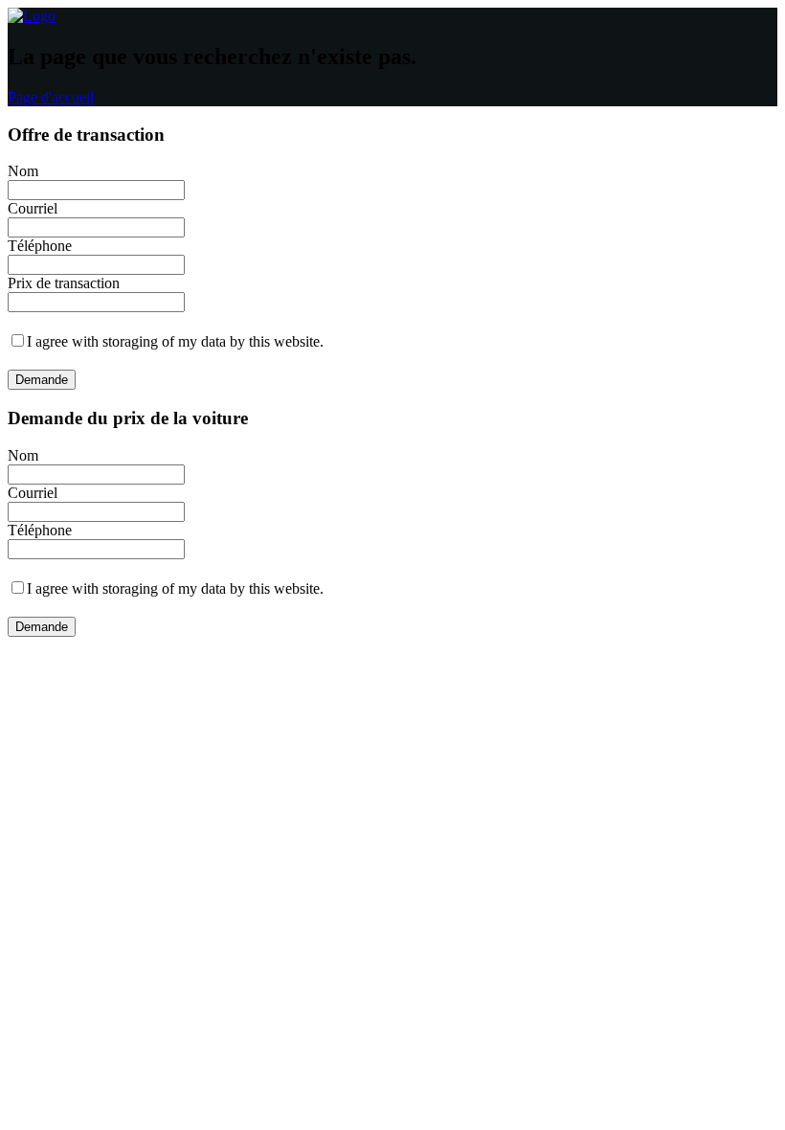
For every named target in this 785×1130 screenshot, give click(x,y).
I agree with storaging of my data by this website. (175, 341)
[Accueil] (32, 16)
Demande (41, 380)
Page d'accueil (51, 97)
